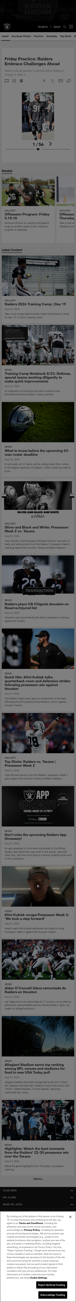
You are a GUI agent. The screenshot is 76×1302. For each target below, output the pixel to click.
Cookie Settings (38, 1277)
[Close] (70, 1217)
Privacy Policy (32, 1230)
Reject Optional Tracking (51, 1284)
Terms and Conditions (31, 1223)
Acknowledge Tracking (52, 1294)
